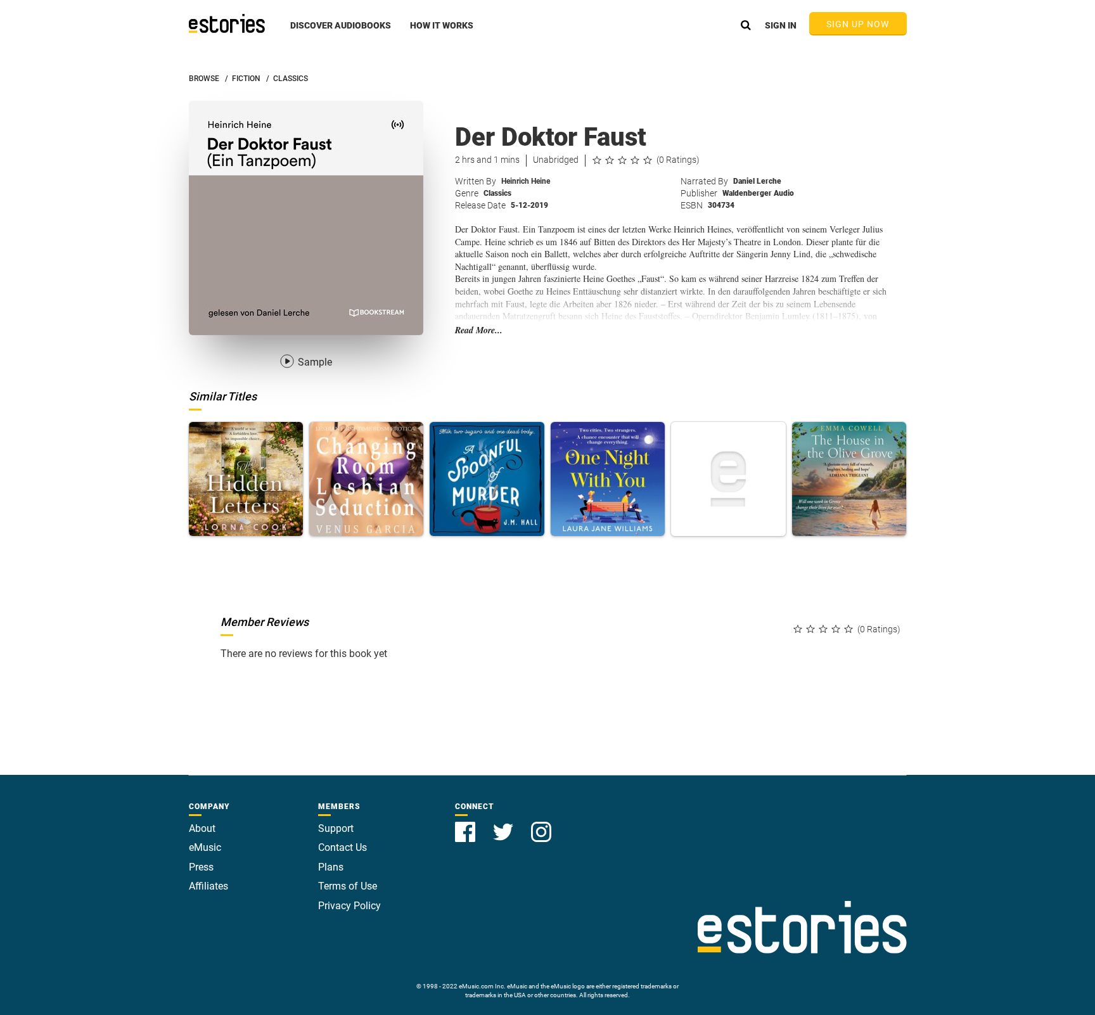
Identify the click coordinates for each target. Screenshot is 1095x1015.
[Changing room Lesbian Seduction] (366, 479)
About (202, 828)
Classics (497, 193)
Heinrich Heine (525, 181)
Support (336, 828)
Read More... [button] (479, 330)
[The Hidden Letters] (246, 479)
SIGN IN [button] (781, 25)
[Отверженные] (728, 479)
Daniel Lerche (757, 181)
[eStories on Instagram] (541, 824)
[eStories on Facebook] (466, 824)
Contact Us (342, 847)
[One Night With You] (608, 479)
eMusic (205, 847)
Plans (330, 867)
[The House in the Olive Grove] (849, 479)
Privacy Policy (349, 906)
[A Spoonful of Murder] (487, 479)
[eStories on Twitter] (504, 824)
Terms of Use (347, 886)
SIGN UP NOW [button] (858, 24)
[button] (340, 32)
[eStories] (227, 23)
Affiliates (208, 886)
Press (201, 867)
